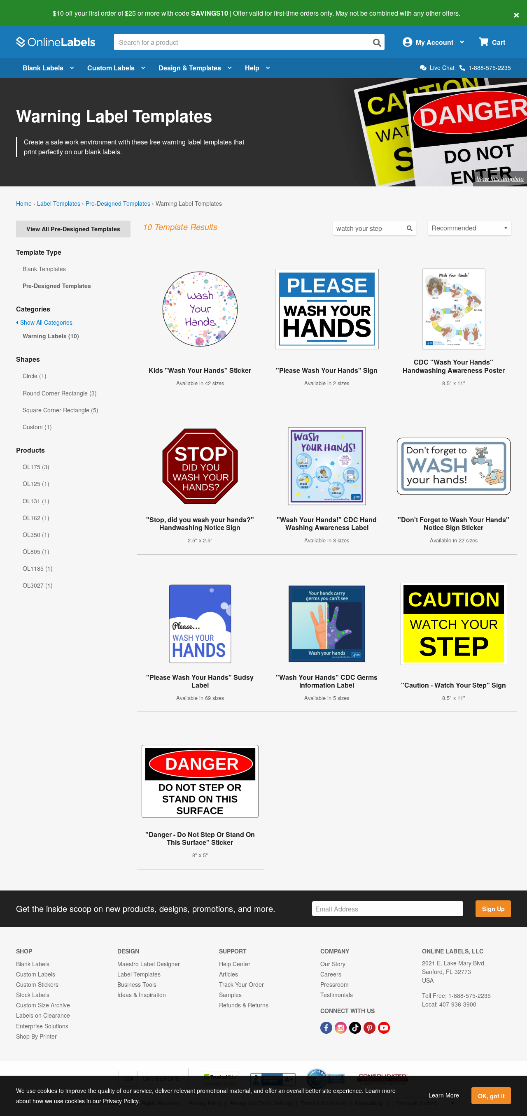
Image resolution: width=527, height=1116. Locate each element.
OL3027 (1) (38, 585)
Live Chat (442, 68)
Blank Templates (44, 269)
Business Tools (136, 984)
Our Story (332, 964)
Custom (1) (37, 427)
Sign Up (493, 908)
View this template (500, 178)
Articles (228, 974)
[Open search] (377, 42)
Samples (230, 994)
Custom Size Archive (43, 1005)
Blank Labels (43, 67)
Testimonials (336, 994)
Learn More (444, 1095)
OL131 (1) (36, 501)
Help (252, 67)
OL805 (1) (36, 551)
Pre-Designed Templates (118, 203)
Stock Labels (32, 994)
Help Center (234, 964)
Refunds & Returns (243, 1005)
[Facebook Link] (327, 1027)
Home (24, 203)
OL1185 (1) (38, 568)
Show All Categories (45, 322)
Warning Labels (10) (51, 336)
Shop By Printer (36, 1036)
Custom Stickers (37, 984)
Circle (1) (35, 376)
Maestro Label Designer (148, 964)
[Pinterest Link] (370, 1027)
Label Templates (58, 203)
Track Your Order (241, 984)
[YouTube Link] (384, 1027)
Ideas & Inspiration (141, 994)
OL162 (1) (36, 518)
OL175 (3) (36, 467)
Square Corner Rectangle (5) (60, 410)
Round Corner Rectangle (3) (60, 393)
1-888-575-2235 (490, 67)
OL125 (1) (36, 483)
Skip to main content (29, 7)
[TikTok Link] (356, 1027)
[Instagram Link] (341, 1027)
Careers (330, 974)
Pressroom (334, 984)
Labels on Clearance (43, 1015)
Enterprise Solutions (42, 1026)
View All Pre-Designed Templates (73, 229)
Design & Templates (190, 67)
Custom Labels (111, 67)
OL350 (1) (36, 534)
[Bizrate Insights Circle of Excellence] (341, 1069)
